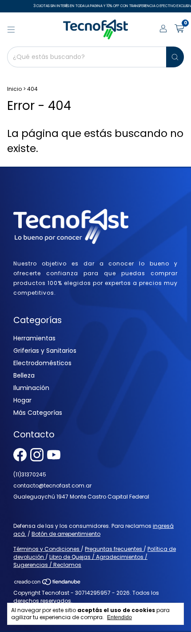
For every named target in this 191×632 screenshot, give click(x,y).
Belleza (24, 375)
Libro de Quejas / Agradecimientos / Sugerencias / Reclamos (80, 561)
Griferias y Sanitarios (44, 350)
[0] (179, 29)
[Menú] (11, 30)
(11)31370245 (29, 474)
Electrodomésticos (42, 363)
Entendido (119, 617)
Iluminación (31, 387)
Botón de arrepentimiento (66, 534)
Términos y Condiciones (47, 549)
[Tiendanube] (47, 583)
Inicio (14, 89)
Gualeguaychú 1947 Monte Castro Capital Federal (81, 496)
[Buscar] (175, 57)
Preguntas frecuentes (114, 549)
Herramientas (34, 338)
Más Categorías (37, 412)
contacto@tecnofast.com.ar (52, 485)
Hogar (22, 400)
